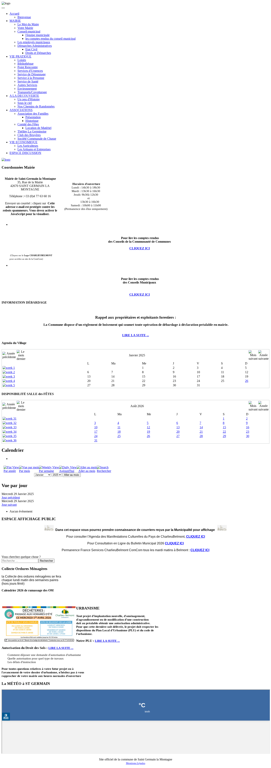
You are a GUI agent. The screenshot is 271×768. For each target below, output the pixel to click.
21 (201, 431)
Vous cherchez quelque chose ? (21, 556)
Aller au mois (86, 471)
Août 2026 (137, 406)
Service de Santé (27, 81)
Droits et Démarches (38, 53)
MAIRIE (15, 20)
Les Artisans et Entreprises (34, 149)
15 (224, 427)
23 (247, 431)
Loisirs (21, 60)
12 (148, 427)
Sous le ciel (24, 103)
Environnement (27, 88)
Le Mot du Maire (28, 24)
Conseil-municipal (28, 31)
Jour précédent (11, 497)
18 (119, 431)
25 (119, 436)
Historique (31, 120)
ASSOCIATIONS (21, 110)
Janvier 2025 (137, 355)
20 (178, 431)
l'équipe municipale (37, 35)
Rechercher (104, 471)
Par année (10, 471)
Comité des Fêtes (28, 124)
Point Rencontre (27, 67)
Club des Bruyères (29, 135)
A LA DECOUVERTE (24, 95)
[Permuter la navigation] (3, 8)
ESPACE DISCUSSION (25, 153)
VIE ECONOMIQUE (23, 142)
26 (246, 381)
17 (95, 431)
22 (224, 431)
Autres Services (27, 85)
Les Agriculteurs (27, 145)
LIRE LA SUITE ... (135, 335)
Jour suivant (9, 504)
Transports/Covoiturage (32, 92)
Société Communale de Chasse (36, 138)
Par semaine (46, 471)
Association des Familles (32, 113)
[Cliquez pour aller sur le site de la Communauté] (6, 159)
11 (118, 427)
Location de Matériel (38, 128)
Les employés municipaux (33, 42)
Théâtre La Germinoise (31, 131)
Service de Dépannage (31, 74)
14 (201, 427)
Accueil (14, 13)
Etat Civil (31, 49)
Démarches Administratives (34, 45)
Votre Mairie (25, 28)
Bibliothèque (25, 63)
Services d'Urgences (30, 70)
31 (95, 440)
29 (224, 436)
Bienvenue (24, 17)
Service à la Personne (30, 78)
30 (247, 436)
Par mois (24, 471)
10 (95, 427)
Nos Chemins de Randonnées (36, 106)
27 (178, 436)
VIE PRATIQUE (20, 56)
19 (148, 431)
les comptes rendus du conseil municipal (50, 38)
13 (178, 427)
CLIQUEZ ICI (139, 294)
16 (247, 427)
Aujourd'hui (66, 471)
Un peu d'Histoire (28, 99)
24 (95, 436)
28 (201, 436)
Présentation (33, 117)
